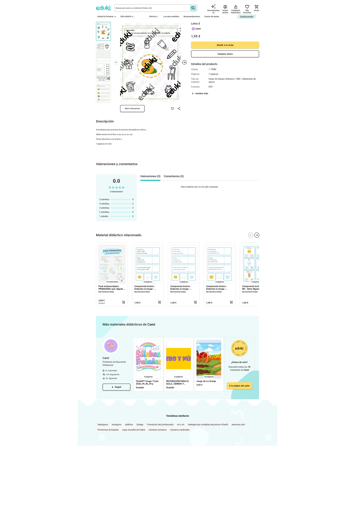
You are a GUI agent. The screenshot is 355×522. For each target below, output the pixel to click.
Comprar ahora (225, 54)
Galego (139, 424)
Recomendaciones (192, 16)
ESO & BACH (126, 16)
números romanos (158, 429)
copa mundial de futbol (133, 429)
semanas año (238, 424)
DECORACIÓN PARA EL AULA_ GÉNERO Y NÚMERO (177, 382)
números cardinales (179, 429)
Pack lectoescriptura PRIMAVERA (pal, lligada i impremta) (111, 287)
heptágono (103, 424)
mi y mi (180, 424)
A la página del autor (239, 385)
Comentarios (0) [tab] (174, 176)
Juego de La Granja (206, 381)
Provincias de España (108, 429)
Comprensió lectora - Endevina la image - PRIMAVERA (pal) (216, 287)
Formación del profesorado (160, 424)
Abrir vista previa (132, 108)
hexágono (116, 424)
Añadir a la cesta (225, 45)
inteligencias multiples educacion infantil (208, 424)
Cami (198, 28)
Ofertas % (153, 16)
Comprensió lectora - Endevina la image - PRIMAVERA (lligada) (145, 287)
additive (129, 424)
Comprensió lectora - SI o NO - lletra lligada (254, 287)
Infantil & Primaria (105, 16)
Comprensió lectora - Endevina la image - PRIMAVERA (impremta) (182, 287)
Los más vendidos (171, 16)
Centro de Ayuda (211, 16)
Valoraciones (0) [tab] (150, 176)
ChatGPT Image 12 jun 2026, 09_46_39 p (147, 382)
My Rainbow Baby (106, 292)
